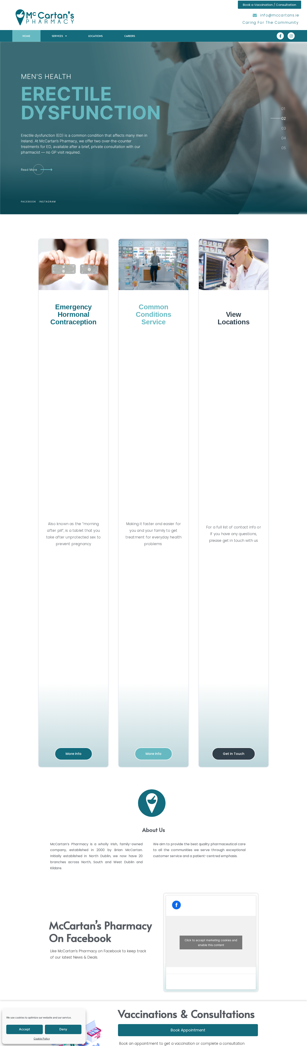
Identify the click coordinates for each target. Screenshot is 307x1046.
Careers (129, 36)
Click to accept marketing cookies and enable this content (211, 942)
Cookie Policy (42, 1038)
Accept (24, 1029)
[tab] (283, 108)
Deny (63, 1029)
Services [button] (57, 36)
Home (26, 36)
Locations (95, 36)
